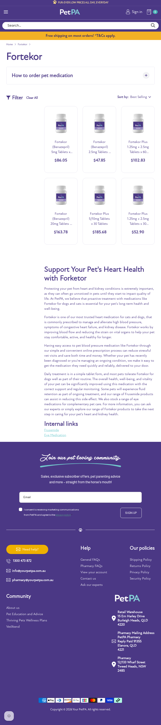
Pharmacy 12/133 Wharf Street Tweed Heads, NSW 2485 (132, 664)
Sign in (137, 12)
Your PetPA (80, 709)
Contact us (88, 578)
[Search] (153, 25)
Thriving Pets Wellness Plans (26, 620)
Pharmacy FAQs (91, 566)
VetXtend (13, 627)
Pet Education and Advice (24, 614)
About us (12, 608)
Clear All (32, 98)
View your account (93, 572)
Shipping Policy (141, 560)
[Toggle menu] (5, 11)
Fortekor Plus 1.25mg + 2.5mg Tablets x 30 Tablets (138, 219)
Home (9, 44)
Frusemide (51, 430)
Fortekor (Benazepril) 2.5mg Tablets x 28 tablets (99, 147)
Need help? (30, 549)
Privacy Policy (139, 572)
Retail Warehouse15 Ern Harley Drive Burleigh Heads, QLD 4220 (133, 618)
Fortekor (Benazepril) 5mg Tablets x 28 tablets (60, 147)
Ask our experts (91, 585)
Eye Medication (55, 435)
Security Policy (140, 578)
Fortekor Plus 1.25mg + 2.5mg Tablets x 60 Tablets (138, 147)
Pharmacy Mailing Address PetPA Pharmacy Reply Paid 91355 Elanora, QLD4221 (136, 641)
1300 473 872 (22, 561)
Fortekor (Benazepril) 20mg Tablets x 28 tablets (61, 219)
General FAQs (90, 560)
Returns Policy (140, 566)
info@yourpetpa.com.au (29, 571)
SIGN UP (131, 512)
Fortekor (22, 44)
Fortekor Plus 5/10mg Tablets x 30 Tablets (99, 219)
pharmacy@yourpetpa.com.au (32, 580)
